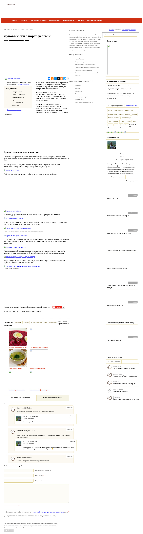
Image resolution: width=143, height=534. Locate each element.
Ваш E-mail (39, 475)
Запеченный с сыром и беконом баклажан (87, 67)
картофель (18, 322)
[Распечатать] (9, 78)
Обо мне (77, 88)
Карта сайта (78, 91)
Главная (7, 20)
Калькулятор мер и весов (38, 20)
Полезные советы (68, 20)
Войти (111, 30)
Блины (110, 110)
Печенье (122, 121)
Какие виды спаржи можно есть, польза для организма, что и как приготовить (126, 399)
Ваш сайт (38, 481)
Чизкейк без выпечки (120, 391)
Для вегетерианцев (131, 105)
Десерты (127, 114)
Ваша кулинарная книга (94, 20)
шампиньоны (53, 322)
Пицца (134, 121)
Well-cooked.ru (8, 29)
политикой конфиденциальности (44, 512)
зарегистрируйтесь (23, 84)
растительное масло (36, 322)
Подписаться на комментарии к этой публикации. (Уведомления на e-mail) (31, 516)
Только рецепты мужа (81, 97)
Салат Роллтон (79, 59)
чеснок (45, 322)
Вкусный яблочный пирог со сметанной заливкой (86, 74)
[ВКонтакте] (49, 78)
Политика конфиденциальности (84, 102)
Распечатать (17, 78)
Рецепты (14, 20)
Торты (126, 125)
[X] (58, 78)
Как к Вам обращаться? (43, 470)
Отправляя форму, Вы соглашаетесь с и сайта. (37, 512)
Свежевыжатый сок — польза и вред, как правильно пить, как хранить (126, 376)
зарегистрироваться (129, 30)
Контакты (78, 85)
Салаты (110, 125)
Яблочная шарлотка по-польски (124, 368)
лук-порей (26, 322)
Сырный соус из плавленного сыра (85, 64)
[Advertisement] (36, 60)
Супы (31, 29)
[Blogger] (61, 78)
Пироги (129, 121)
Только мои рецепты (81, 94)
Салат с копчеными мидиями (83, 70)
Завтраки (134, 114)
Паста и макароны (113, 121)
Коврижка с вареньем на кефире (124, 384)
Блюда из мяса (129, 110)
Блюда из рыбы (112, 114)
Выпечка (121, 114)
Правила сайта (79, 99)
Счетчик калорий (54, 20)
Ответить (69, 407)
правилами (60, 512)
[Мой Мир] (55, 78)
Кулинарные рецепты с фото (20, 29)
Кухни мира (80, 20)
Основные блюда (126, 117)
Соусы (116, 125)
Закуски (110, 117)
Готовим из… (24, 20)
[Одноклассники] (52, 78)
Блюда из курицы (118, 110)
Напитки (116, 117)
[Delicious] (64, 78)
